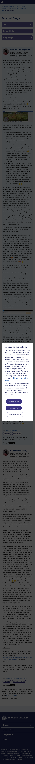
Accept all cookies (14, 401)
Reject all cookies (13, 408)
